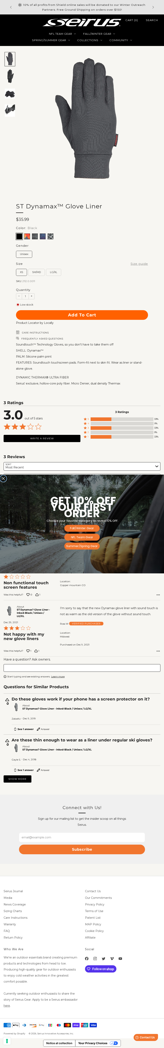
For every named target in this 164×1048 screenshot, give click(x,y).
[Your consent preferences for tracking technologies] (7, 1041)
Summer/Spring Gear (82, 546)
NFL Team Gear (82, 537)
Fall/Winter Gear (82, 528)
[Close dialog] (3, 478)
